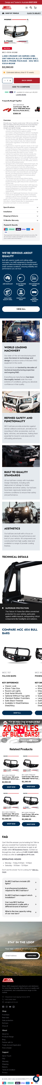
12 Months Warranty (11, 220)
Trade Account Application (11, 1045)
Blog (3, 1039)
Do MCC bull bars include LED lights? (17, 882)
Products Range (8, 1037)
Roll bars (5, 1023)
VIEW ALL (21, 309)
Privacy (4, 1072)
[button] (31, 7)
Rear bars (5, 1017)
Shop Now (33, 2)
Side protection (7, 1020)
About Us (5, 1034)
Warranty (5, 1061)
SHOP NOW (11, 787)
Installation (7, 212)
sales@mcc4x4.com (11, 1002)
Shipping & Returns (10, 216)
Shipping (5, 1064)
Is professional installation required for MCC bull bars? (17, 889)
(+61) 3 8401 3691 (10, 999)
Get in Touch (6, 1056)
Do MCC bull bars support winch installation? (18, 896)
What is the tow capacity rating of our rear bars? (18, 912)
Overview (7, 120)
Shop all (5, 1026)
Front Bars (5, 1015)
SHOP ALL (17, 713)
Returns (5, 1067)
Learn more (21, 95)
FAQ (3, 1058)
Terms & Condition (8, 1070)
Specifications (9, 207)
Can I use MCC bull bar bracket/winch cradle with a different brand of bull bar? (17, 904)
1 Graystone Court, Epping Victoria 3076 (17, 997)
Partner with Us (7, 1042)
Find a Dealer (7, 1048)
